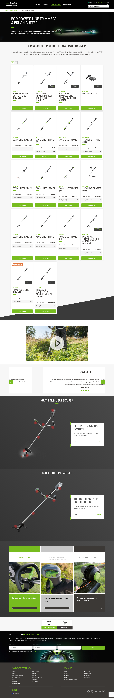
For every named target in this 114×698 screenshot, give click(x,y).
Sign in (100, 2)
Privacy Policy (38, 651)
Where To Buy (67, 4)
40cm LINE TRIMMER (45, 237)
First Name (12, 644)
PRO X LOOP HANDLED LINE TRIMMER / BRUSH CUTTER (44, 293)
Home (6, 10)
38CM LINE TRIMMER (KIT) (91, 189)
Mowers (13, 673)
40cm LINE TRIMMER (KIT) (68, 238)
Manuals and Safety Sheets (70, 679)
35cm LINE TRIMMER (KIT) (91, 141)
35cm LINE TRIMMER (68, 140)
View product (22, 108)
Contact (65, 671)
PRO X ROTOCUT (89, 93)
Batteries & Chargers (37, 677)
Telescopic (34, 675)
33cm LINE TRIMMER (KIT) (45, 141)
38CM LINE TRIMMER (45, 188)
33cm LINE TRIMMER (22, 140)
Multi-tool (14, 671)
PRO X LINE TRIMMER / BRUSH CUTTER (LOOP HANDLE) (90, 240)
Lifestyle (34, 673)
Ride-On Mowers (16, 677)
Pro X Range (35, 681)
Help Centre (87, 677)
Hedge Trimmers (16, 683)
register (105, 2)
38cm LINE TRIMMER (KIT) (68, 189)
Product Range (55, 4)
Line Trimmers (35, 671)
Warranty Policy (87, 675)
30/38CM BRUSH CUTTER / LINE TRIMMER (20, 95)
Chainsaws (14, 681)
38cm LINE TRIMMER (22, 188)
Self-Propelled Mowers (17, 675)
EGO (12, 4)
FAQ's (65, 677)
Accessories (34, 679)
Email (59, 644)
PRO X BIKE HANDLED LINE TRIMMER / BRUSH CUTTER (67, 97)
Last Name (36, 644)
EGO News (66, 675)
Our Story (38, 4)
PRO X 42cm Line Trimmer (21, 291)
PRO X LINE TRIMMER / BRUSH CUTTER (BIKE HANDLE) (44, 97)
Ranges (45, 4)
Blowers (13, 679)
